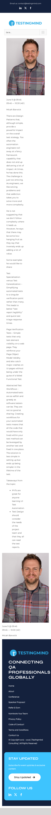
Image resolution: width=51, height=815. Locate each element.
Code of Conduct (16, 724)
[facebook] (21, 794)
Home (11, 686)
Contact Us (13, 735)
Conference (13, 697)
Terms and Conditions (18, 730)
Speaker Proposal (16, 702)
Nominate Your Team (18, 713)
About (11, 691)
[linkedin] (9, 794)
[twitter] (15, 794)
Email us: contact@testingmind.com (25, 3)
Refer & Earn (14, 707)
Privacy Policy (14, 719)
